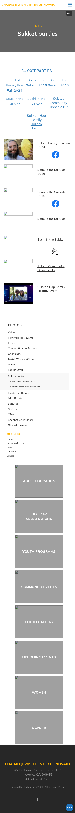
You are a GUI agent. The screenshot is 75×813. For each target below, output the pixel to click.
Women (39, 692)
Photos (38, 26)
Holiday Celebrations (39, 516)
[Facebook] (37, 799)
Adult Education (39, 481)
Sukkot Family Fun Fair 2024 (14, 85)
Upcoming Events (39, 657)
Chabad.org (29, 787)
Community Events (39, 587)
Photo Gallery (39, 622)
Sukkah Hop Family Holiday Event (36, 121)
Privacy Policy (57, 787)
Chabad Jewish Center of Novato (29, 5)
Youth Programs (39, 551)
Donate (39, 727)
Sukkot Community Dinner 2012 (58, 102)
